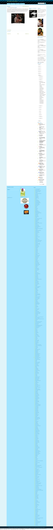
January (40, 118)
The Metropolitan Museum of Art (38, 485)
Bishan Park (36, 215)
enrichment (36, 274)
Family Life (8, 3)
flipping (36, 288)
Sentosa (36, 439)
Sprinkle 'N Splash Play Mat (38, 465)
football (36, 289)
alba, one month (41, 180)
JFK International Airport (37, 322)
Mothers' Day (36, 372)
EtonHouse (36, 277)
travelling (36, 496)
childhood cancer (37, 239)
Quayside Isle (36, 414)
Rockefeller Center (37, 431)
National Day (36, 382)
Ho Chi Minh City (37, 308)
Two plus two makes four (43, 94)
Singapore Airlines (37, 450)
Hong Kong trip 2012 (37, 313)
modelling (36, 368)
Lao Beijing (36, 334)
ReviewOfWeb (42, 62)
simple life (36, 449)
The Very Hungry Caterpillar (38, 489)
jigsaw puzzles (36, 323)
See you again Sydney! (42, 82)
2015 (39, 64)
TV (35, 499)
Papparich (36, 392)
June (40, 109)
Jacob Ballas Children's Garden (38, 321)
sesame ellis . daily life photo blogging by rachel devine (42, 141)
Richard (36, 427)
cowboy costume (37, 253)
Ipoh (35, 320)
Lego (35, 337)
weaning (36, 512)
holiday (36, 310)
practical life (36, 406)
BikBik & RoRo (41, 163)
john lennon (36, 324)
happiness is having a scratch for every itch (41, 164)
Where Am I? (40, 175)
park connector (36, 394)
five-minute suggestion (37, 286)
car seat (36, 229)
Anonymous (41, 49)
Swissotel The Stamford (37, 474)
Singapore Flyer (36, 452)
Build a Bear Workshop (37, 226)
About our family (22, 3)
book (35, 217)
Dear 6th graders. (41, 142)
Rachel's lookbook (37, 417)
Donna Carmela (36, 262)
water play (36, 511)
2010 (39, 73)
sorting (36, 461)
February (40, 116)
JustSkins (20, 527)
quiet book (36, 415)
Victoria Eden (41, 160)
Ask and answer (36, 203)
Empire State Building (37, 273)
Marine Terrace (36, 358)
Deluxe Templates (42, 527)
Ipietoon (36, 527)
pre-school (36, 407)
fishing (36, 285)
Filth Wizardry (41, 169)
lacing (35, 333)
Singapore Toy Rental (37, 453)
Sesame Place (36, 440)
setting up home (36, 442)
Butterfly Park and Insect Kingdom (38, 228)
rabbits (36, 416)
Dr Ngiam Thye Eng (37, 264)
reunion (36, 426)
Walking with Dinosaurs (37, 509)
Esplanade (36, 276)
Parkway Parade (37, 395)
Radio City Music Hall (37, 418)
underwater (36, 501)
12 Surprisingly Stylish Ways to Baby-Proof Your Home (42, 148)
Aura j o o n (40, 177)
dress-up (36, 266)
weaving (36, 513)
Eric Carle (36, 275)
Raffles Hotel (36, 419)
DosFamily (40, 153)
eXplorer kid (36, 278)
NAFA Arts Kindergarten (37, 380)
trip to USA (36, 497)
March (40, 114)
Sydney (36, 475)
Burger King (36, 227)
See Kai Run (36, 438)
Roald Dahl (36, 428)
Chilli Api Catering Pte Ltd (37, 241)
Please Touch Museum (37, 404)
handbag (36, 301)
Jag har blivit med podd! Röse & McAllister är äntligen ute (42, 155)
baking (36, 206)
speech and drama (37, 462)
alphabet (36, 194)
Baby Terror (36, 205)
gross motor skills (37, 298)
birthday (36, 214)
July (39, 107)
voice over (36, 508)
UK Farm (36, 500)
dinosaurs (36, 261)
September (40, 81)
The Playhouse (36, 487)
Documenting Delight (42, 137)
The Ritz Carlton (36, 488)
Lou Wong (36, 347)
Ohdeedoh (40, 146)
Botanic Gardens (37, 219)
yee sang (36, 520)
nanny (36, 381)
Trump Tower (36, 498)
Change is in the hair (42, 95)
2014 (39, 66)
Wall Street (36, 510)
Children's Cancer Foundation (38, 240)
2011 (39, 71)
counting (36, 252)
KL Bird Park (36, 332)
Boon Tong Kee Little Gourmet (38, 218)
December (40, 76)
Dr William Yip (36, 265)
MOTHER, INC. (41, 144)
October (40, 79)
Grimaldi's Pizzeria (37, 297)
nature (36, 383)
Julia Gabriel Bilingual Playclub (38, 325)
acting (36, 192)
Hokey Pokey (36, 309)
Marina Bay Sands (37, 355)
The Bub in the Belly (10, 527)
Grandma (41, 85)
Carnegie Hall (36, 231)
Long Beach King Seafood (37, 344)
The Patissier (36, 486)
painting (36, 391)
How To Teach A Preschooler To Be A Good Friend (42, 129)
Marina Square (36, 356)
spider (36, 464)
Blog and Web (26, 527)
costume (36, 251)
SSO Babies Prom (37, 466)
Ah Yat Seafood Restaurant (38, 193)
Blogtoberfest (36, 216)
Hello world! (40, 135)
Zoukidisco (36, 525)
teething (36, 478)
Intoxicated (41, 96)
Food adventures (42, 93)
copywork (36, 250)
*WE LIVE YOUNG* (41, 179)
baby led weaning (37, 204)
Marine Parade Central (37, 357)
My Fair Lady (36, 379)
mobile (36, 367)
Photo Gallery (17, 3)
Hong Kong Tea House (37, 312)
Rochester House (37, 430)
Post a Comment (9, 31)
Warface (40, 151)
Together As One (41, 172)
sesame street (36, 441)
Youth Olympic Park (37, 522)
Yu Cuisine (36, 523)
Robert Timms (36, 429)
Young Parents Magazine (37, 521)
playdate (36, 402)
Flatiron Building (36, 287)
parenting (36, 393)
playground (36, 403)
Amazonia (36, 195)
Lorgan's (36, 346)
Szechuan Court (36, 476)
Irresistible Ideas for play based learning (42, 150)
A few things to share (37, 191)
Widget (39, 62)
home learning (36, 311)
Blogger (43, 184)
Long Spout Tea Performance (38, 345)
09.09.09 (8, 6)
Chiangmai (36, 238)
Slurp (40, 83)
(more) (44, 60)
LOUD (36, 348)
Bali (35, 207)
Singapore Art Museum (37, 451)
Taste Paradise (36, 477)
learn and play (36, 335)
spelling (36, 463)
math (35, 360)
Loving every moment (41, 167)
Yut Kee (36, 524)
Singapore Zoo (36, 454)
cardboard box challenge (37, 230)
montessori (36, 369)
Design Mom (41, 157)
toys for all (39, 55)
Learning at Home (13, 3)
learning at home (37, 336)
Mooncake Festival (37, 370)
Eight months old (42, 91)
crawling (36, 254)
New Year (36, 384)
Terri (41, 54)
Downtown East (36, 263)
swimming (36, 473)
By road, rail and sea (42, 84)
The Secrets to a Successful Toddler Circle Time (42, 133)
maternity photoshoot (37, 359)
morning (36, 371)
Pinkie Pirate (42, 39)
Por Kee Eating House (37, 405)
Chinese (36, 242)
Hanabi (36, 300)
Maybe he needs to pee (42, 92)
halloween (36, 299)
